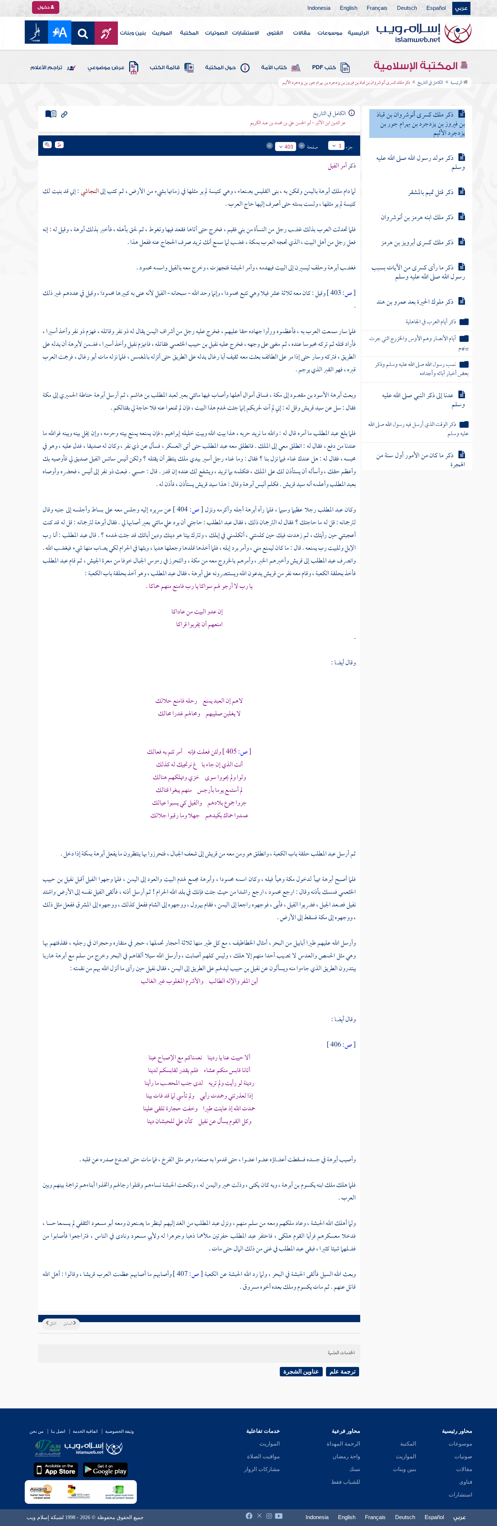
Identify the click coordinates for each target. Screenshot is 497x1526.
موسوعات (330, 33)
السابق (68, 1324)
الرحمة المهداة (343, 1444)
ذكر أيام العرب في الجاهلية (431, 322)
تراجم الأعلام (46, 68)
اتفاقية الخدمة (85, 1431)
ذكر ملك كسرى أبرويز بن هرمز (417, 243)
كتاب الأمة (274, 68)
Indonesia (318, 8)
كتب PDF (324, 68)
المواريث (162, 33)
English (348, 8)
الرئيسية (358, 33)
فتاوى (465, 1482)
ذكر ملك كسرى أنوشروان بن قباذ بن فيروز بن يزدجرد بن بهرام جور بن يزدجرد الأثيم (421, 124)
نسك (354, 1469)
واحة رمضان (346, 1456)
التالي (52, 1324)
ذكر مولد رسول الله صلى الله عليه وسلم (420, 163)
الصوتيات (216, 33)
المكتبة (189, 33)
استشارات (460, 1495)
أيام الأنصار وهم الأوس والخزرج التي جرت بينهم (418, 344)
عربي (461, 8)
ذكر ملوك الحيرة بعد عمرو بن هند (415, 302)
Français (377, 8)
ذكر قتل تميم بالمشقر (430, 193)
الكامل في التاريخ (430, 83)
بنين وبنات (133, 33)
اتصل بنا (58, 1431)
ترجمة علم (342, 1371)
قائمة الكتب (165, 68)
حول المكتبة (220, 68)
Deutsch (407, 8)
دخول (44, 7)
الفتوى (275, 33)
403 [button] (289, 147)
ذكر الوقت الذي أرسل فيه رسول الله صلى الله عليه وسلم (418, 429)
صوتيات (463, 1456)
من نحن (36, 1431)
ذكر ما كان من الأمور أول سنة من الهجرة (420, 460)
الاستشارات (245, 33)
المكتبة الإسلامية (417, 66)
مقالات (301, 33)
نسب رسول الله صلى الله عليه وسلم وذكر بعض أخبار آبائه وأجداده (421, 369)
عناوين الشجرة (301, 1371)
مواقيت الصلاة (263, 1456)
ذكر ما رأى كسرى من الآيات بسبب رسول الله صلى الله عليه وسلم (418, 272)
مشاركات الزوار (262, 1469)
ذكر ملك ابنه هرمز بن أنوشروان (417, 218)
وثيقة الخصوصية (119, 1431)
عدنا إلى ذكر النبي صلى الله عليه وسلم (423, 400)
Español (436, 8)
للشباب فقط (345, 1482)
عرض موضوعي (106, 68)
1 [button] (340, 146)
